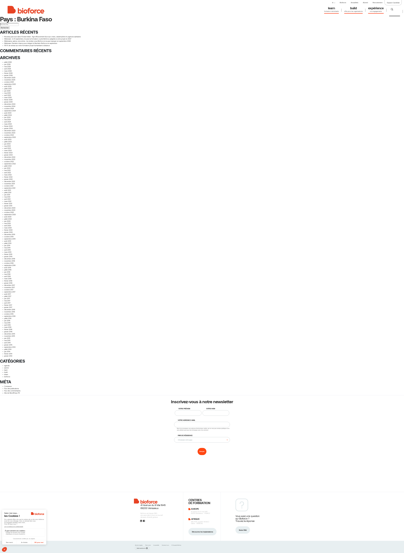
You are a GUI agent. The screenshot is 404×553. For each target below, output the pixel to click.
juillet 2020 (8, 219)
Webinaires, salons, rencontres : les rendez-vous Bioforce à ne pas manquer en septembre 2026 (37, 41)
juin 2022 (7, 168)
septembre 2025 (10, 84)
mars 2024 (8, 124)
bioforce (7, 377)
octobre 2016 (8, 314)
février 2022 (8, 177)
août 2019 (7, 241)
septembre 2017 (9, 292)
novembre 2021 (9, 184)
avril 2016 (7, 325)
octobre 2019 (8, 237)
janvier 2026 (8, 75)
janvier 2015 (8, 345)
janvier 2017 (8, 307)
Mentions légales (139, 545)
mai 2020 (7, 223)
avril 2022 (7, 172)
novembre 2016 (9, 312)
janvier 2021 (8, 206)
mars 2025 (8, 97)
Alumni (365, 2)
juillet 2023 (8, 142)
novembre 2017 (9, 287)
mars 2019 (7, 252)
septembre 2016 (9, 316)
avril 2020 (7, 225)
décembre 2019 (9, 234)
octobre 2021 (8, 186)
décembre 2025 (9, 77)
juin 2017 (7, 298)
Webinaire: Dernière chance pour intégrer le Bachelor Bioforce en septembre (30, 43)
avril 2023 (7, 148)
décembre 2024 (9, 104)
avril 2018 (7, 276)
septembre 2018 (9, 265)
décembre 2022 (9, 157)
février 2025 (8, 100)
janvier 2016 (8, 332)
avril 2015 (7, 343)
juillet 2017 (7, 296)
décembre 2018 (9, 259)
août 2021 (7, 190)
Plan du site (148, 545)
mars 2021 (7, 201)
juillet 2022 (8, 166)
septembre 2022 (10, 164)
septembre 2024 (10, 111)
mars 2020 (8, 228)
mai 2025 (7, 93)
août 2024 (7, 113)
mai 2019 (7, 248)
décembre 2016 (9, 309)
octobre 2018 (8, 263)
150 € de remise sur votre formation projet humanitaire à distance (27, 45)
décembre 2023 (9, 130)
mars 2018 (7, 278)
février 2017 (8, 305)
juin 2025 (7, 91)
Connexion (8, 386)
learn (6, 370)
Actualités (354, 2)
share (6, 374)
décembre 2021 (9, 181)
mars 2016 (7, 327)
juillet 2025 (8, 89)
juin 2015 (7, 338)
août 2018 (7, 267)
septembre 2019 (9, 239)
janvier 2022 (8, 179)
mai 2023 (7, 146)
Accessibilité (156, 545)
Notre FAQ (243, 530)
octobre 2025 (9, 82)
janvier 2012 (8, 356)
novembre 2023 (9, 133)
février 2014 (8, 354)
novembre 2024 (9, 106)
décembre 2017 (9, 285)
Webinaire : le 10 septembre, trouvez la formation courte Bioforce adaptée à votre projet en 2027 (37, 39)
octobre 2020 (9, 212)
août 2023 (7, 139)
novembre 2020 (9, 210)
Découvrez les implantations (202, 532)
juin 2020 (7, 221)
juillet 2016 (7, 318)
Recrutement (377, 2)
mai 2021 (7, 197)
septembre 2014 (9, 347)
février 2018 (8, 281)
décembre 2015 (9, 334)
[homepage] (26, 9)
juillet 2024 (8, 115)
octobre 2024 (9, 108)
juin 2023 (7, 144)
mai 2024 (7, 119)
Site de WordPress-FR (12, 393)
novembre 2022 (9, 159)
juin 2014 (7, 351)
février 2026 (8, 73)
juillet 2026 (8, 62)
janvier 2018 (8, 283)
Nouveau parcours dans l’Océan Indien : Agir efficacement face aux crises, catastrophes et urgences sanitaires (42, 37)
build (6, 372)
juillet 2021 (7, 192)
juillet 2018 (7, 270)
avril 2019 (7, 250)
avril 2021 (7, 199)
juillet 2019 (7, 243)
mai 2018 (7, 274)
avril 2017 (7, 303)
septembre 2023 (10, 137)
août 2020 (7, 217)
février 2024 (8, 126)
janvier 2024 (8, 128)
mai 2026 (7, 66)
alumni (6, 368)
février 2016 (8, 329)
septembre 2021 (9, 188)
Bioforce (343, 2)
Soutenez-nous (165, 545)
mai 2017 (7, 301)
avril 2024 (7, 122)
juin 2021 (7, 195)
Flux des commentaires (12, 391)
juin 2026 (7, 64)
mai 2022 (7, 170)
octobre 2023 (9, 135)
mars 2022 (8, 175)
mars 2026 (8, 71)
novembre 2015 (9, 336)
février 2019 (8, 254)
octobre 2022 (9, 161)
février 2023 (8, 153)
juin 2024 (7, 117)
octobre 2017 (8, 290)
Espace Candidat (393, 3)
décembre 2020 (9, 208)
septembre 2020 (10, 214)
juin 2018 (7, 272)
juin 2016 (7, 320)
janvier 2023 (8, 155)
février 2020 (8, 230)
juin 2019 (7, 245)
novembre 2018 (9, 261)
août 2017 (7, 294)
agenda (6, 365)
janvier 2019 (8, 256)
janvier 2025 (8, 102)
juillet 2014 (7, 349)
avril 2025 (7, 95)
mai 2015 (7, 340)
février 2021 (8, 203)
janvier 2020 (8, 232)
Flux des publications (11, 388)
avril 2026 (7, 69)
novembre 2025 (9, 80)
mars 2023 (8, 150)
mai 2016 (7, 323)
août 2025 (7, 86)
